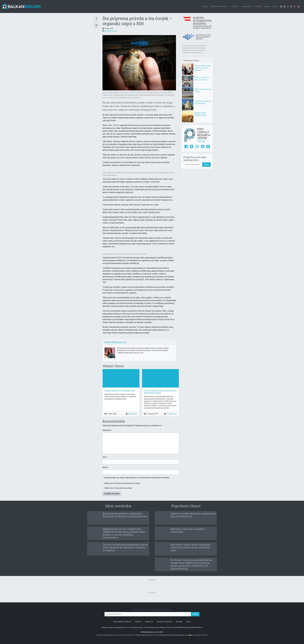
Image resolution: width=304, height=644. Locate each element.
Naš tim (138, 621)
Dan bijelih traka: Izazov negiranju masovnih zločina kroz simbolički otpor (190, 547)
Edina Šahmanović (110, 31)
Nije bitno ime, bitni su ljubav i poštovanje (188, 530)
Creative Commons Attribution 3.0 (123, 635)
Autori (275, 6)
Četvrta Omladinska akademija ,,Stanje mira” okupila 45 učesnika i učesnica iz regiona (125, 547)
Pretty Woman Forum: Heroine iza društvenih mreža (160, 391)
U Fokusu (233, 6)
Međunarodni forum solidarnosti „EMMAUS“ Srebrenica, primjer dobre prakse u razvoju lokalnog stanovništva (124, 533)
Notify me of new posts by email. (118, 488)
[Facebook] (281, 6)
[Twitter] (284, 6)
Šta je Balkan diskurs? (122, 621)
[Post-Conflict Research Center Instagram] (197, 147)
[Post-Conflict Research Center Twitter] (191, 147)
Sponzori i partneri (164, 621)
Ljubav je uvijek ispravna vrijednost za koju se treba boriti (202, 68)
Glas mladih (246, 6)
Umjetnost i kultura (218, 6)
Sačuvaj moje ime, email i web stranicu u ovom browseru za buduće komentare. (137, 477)
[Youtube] (288, 6)
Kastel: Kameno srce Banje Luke (119, 390)
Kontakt (179, 621)
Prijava (206, 164)
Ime (104, 457)
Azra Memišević (171, 414)
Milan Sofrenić (133, 414)
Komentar (107, 430)
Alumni (267, 6)
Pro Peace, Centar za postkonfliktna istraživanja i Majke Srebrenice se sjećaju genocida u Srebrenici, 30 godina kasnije (191, 564)
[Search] (294, 6)
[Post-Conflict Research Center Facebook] (186, 147)
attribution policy (153, 635)
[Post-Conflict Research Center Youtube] (202, 147)
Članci (205, 6)
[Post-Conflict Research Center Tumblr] (208, 147)
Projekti (258, 6)
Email (105, 467)
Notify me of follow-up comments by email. (122, 483)
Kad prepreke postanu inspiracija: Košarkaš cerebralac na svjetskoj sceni (125, 515)
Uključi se (149, 621)
